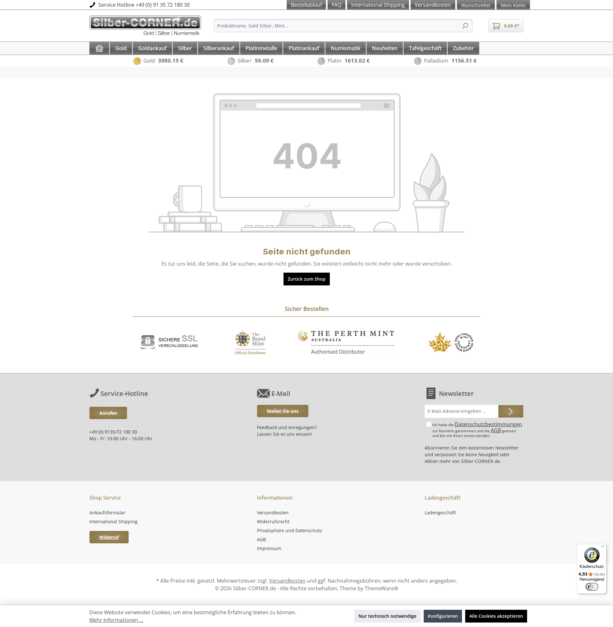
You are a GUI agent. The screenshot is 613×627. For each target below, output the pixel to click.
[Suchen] (465, 25)
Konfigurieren (443, 616)
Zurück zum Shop (307, 279)
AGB (496, 430)
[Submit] (511, 411)
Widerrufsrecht (273, 521)
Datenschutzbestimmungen (488, 424)
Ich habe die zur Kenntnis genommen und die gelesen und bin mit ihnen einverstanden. (477, 429)
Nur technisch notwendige (387, 616)
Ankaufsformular (107, 513)
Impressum (269, 548)
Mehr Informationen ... (116, 619)
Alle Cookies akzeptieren (496, 616)
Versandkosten (273, 513)
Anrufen (108, 413)
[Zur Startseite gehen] (145, 24)
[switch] (592, 587)
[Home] (99, 48)
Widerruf (109, 537)
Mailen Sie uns (283, 411)
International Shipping (113, 521)
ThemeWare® (381, 588)
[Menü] (603, 548)
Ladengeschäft (440, 513)
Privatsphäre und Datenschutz (289, 530)
